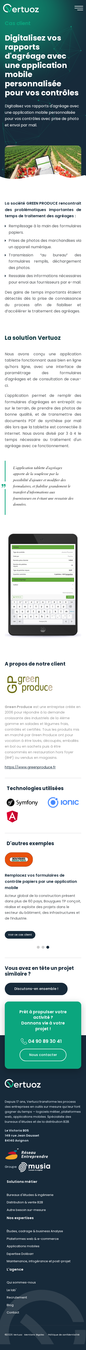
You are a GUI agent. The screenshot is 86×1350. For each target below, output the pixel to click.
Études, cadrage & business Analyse (35, 1237)
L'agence (15, 1274)
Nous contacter (43, 1060)
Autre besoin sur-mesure (26, 1215)
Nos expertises (20, 1223)
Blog (10, 1311)
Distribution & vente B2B (25, 1208)
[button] (38, 952)
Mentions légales (34, 1340)
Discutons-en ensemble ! (36, 994)
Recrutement (17, 1303)
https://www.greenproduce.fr (30, 767)
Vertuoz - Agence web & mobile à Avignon (21, 8)
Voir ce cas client (17, 940)
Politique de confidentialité (64, 1340)
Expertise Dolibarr (20, 1259)
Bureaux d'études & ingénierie (30, 1200)
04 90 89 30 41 (44, 1047)
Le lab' (11, 1295)
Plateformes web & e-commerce (33, 1244)
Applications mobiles (23, 1252)
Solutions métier (22, 1187)
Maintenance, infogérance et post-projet (38, 1267)
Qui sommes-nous (21, 1288)
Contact (13, 1318)
